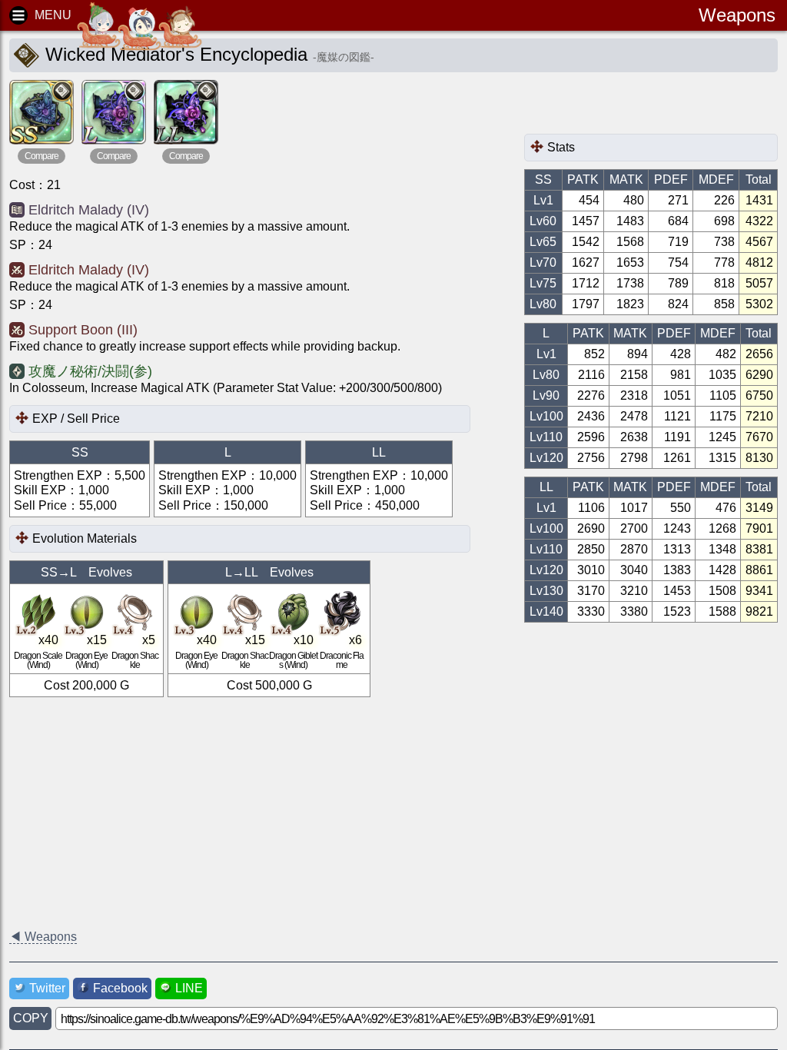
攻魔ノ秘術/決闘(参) (90, 371)
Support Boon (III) (83, 329)
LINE (189, 988)
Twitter (47, 988)
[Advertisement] (647, 107)
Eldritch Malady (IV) (88, 210)
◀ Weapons (43, 936)
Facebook (120, 988)
